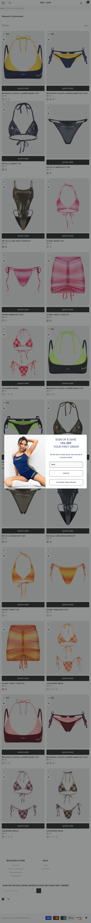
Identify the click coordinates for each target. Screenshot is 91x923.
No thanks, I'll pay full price (66, 482)
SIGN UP (66, 473)
